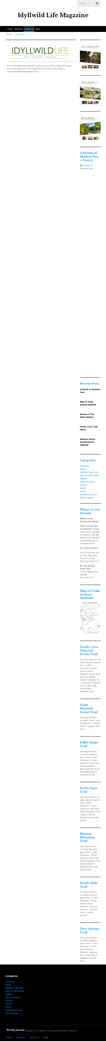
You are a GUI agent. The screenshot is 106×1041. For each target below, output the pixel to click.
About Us (18, 29)
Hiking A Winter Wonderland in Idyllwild (87, 442)
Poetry (83, 491)
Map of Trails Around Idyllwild (88, 403)
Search (97, 3)
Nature (83, 488)
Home (9, 29)
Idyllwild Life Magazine (53, 15)
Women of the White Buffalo (87, 415)
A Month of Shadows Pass (90, 391)
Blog (38, 29)
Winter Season (86, 497)
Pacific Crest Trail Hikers (88, 428)
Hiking (82, 469)
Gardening (84, 465)
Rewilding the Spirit (88, 494)
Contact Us (29, 29)
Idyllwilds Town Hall (88, 472)
